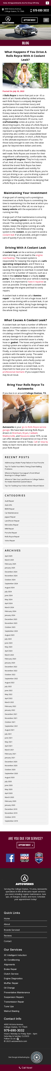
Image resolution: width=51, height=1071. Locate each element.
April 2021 (8, 746)
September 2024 (11, 583)
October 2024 (10, 579)
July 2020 (8, 781)
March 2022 (9, 702)
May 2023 (8, 647)
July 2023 (8, 639)
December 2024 (11, 572)
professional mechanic (14, 371)
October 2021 (10, 722)
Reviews (8, 935)
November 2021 (11, 718)
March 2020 (9, 797)
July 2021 (8, 734)
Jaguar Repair (10, 517)
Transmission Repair (14, 1001)
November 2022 (11, 670)
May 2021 (8, 742)
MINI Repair (9, 528)
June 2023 (8, 643)
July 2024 (8, 591)
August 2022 (9, 682)
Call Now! (27, 1067)
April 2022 (8, 698)
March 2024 (9, 607)
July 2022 (8, 686)
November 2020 (11, 765)
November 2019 (11, 813)
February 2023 (10, 659)
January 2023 (10, 663)
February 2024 (10, 611)
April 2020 (8, 793)
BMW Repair (10, 509)
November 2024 (11, 575)
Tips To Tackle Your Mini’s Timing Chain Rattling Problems (23, 467)
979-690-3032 (41, 10)
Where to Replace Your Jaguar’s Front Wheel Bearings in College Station (22, 474)
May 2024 (8, 599)
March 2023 (9, 655)
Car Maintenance (11, 513)
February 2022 (10, 706)
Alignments (9, 964)
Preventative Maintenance (17, 992)
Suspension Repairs (14, 997)
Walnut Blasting (11, 1011)
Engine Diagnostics (13, 978)
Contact (8, 941)
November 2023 (11, 623)
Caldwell (33, 433)
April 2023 (8, 651)
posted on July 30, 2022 (13, 91)
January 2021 (10, 757)
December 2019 (11, 809)
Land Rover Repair (12, 521)
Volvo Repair (10, 540)
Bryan (25, 433)
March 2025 (9, 560)
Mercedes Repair (11, 525)
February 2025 (10, 564)
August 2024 (9, 587)
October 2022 (10, 674)
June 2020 (8, 785)
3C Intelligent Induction (15, 955)
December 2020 (11, 761)
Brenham (16, 433)
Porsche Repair (11, 532)
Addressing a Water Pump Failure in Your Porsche (24, 462)
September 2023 (11, 631)
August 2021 (9, 730)
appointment (24, 845)
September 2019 (11, 821)
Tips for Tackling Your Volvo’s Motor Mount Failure (24, 485)
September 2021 (11, 726)
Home (7, 918)
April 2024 (8, 603)
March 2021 (9, 750)
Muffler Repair (11, 983)
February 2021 (10, 754)
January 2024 (10, 615)
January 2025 (10, 568)
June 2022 (8, 690)
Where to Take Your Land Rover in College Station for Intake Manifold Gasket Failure (24, 480)
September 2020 (11, 773)
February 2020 (10, 801)
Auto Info (8, 505)
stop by (44, 441)
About (7, 924)
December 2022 (11, 666)
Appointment (30, 20)
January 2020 (10, 805)
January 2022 (10, 710)
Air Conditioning (12, 960)
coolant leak (9, 234)
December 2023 (11, 619)
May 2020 (8, 789)
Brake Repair (10, 969)
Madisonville (9, 436)
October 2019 (10, 817)
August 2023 (9, 635)
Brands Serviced (12, 929)
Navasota (25, 436)
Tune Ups (9, 1006)
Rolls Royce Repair (12, 536)
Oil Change (9, 987)
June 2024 (8, 595)
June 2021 (8, 738)
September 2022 (11, 678)
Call (35, 441)
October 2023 (10, 627)
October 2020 (10, 769)
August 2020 (9, 777)
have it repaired (35, 281)
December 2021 (11, 714)
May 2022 (8, 694)
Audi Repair (9, 501)
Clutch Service (11, 973)
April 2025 (8, 556)
